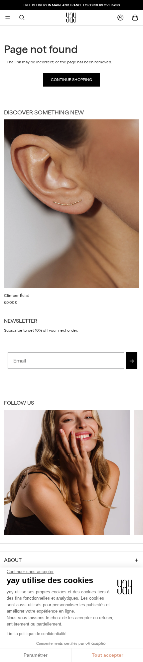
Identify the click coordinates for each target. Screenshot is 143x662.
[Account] (120, 17)
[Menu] (7, 17)
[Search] (22, 17)
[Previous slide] (11, 472)
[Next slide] (131, 212)
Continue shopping (71, 79)
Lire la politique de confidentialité (37, 633)
